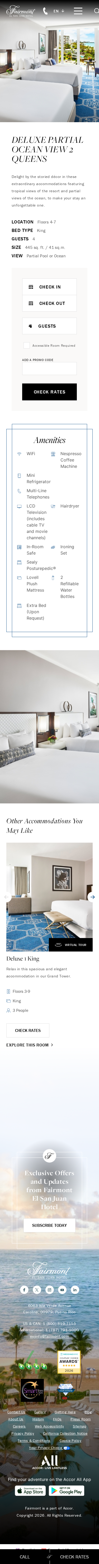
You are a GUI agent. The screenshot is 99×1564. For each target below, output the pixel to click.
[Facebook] (24, 1290)
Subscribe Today (49, 1225)
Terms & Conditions (34, 1440)
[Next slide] (92, 897)
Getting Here (65, 1412)
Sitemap (79, 1426)
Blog (88, 1412)
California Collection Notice (65, 1433)
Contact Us (16, 1412)
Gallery (40, 1412)
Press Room (80, 1419)
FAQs (57, 1419)
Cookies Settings (49, 1448)
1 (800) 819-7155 (59, 1323)
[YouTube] (62, 1290)
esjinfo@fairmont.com (49, 1336)
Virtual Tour (76, 945)
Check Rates (49, 392)
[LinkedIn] (75, 1290)
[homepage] (24, 11)
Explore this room (27, 1045)
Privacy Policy (22, 1433)
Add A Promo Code (38, 360)
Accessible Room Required (54, 345)
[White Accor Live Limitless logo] (49, 1462)
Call (25, 1557)
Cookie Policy (70, 1440)
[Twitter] (37, 1290)
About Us (15, 1419)
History (38, 1419)
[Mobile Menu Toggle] (78, 11)
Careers (19, 1426)
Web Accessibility (49, 1426)
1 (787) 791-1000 (62, 1329)
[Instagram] (49, 1290)
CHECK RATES (28, 1030)
